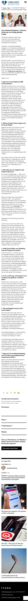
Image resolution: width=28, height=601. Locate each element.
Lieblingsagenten (10, 3)
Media (13, 477)
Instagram (22, 475)
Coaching (10, 475)
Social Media (15, 479)
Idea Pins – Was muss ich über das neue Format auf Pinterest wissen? (12, 544)
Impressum (10, 594)
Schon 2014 (17, 206)
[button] (23, 2)
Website (4, 432)
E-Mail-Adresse (7, 426)
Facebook (16, 475)
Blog (9, 8)
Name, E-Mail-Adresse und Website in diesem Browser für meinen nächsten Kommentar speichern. (13, 441)
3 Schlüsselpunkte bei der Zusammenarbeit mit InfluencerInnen (13, 576)
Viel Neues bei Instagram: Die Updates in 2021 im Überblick (13, 512)
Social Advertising (6, 479)
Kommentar (5, 407)
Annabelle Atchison (12, 468)
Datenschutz (4, 594)
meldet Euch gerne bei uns (15, 71)
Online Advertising (20, 477)
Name (4, 420)
